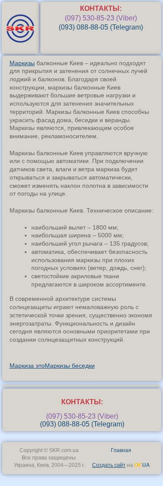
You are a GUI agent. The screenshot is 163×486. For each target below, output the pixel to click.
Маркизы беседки (70, 365)
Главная (121, 450)
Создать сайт (109, 465)
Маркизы (22, 63)
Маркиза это (27, 365)
